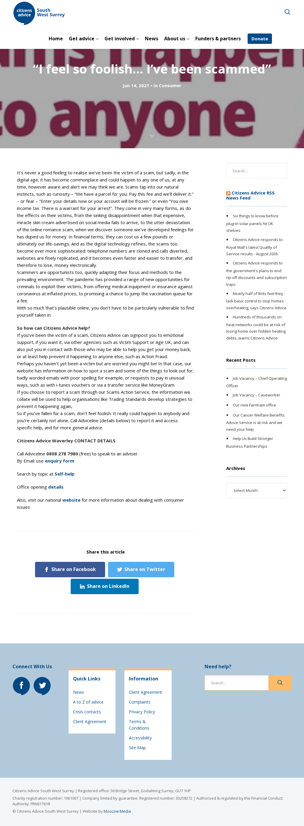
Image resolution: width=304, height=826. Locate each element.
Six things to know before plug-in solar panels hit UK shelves (252, 223)
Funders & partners (218, 38)
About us (174, 38)
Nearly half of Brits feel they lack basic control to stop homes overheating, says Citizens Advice (256, 300)
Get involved (119, 38)
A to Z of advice (88, 702)
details (56, 487)
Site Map (137, 747)
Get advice (81, 38)
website (71, 500)
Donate (259, 39)
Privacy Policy (142, 712)
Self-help (65, 474)
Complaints (140, 702)
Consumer (170, 85)
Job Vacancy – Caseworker (256, 395)
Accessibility (140, 738)
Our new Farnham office (254, 405)
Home (56, 38)
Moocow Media (117, 811)
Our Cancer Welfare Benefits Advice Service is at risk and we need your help (255, 422)
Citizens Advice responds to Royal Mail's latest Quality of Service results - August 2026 (254, 246)
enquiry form (59, 461)
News (151, 38)
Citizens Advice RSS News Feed (250, 195)
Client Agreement (89, 721)
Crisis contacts (87, 712)
